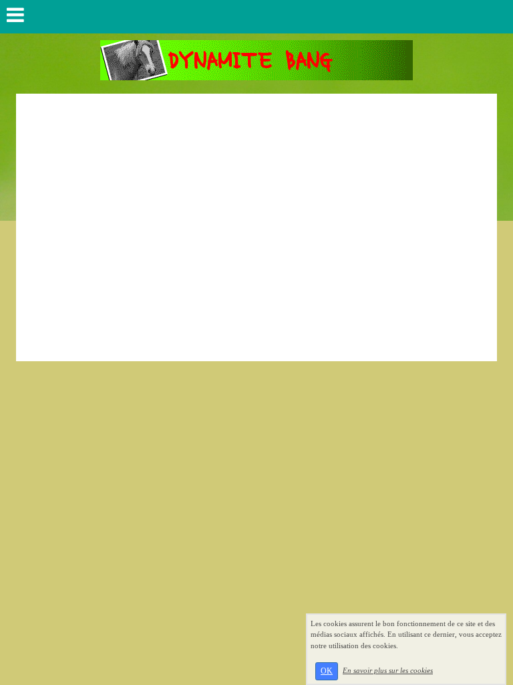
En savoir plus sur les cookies (388, 670)
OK (327, 671)
